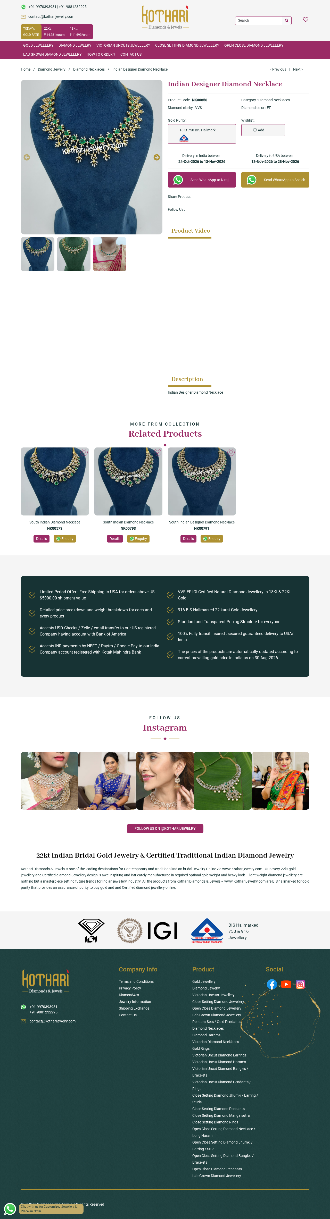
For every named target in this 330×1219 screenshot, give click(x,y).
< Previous (278, 69)
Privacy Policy (130, 988)
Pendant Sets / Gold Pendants (216, 1022)
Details (41, 539)
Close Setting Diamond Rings (215, 1122)
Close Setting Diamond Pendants (218, 1109)
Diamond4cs (129, 995)
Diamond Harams (206, 1035)
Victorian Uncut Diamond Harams (219, 1062)
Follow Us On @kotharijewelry (165, 828)
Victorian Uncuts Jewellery (123, 45)
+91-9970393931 (42, 7)
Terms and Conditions (136, 981)
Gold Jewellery (38, 45)
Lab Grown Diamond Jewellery (52, 54)
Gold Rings (201, 1048)
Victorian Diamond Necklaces (215, 1042)
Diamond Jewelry (75, 45)
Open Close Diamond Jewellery (253, 45)
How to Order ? (101, 54)
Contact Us (131, 54)
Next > (298, 69)
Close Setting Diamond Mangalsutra (221, 1115)
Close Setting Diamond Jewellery (187, 45)
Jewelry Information (135, 1002)
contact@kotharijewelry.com (51, 16)
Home (25, 69)
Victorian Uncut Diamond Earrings (219, 1055)
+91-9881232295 (73, 7)
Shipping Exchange (134, 1008)
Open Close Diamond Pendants (217, 1169)
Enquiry (67, 539)
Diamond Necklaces (89, 69)
